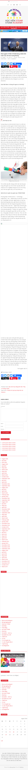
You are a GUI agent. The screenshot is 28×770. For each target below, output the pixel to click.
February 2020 (5, 520)
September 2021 (6, 500)
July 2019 (4, 532)
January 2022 (5, 496)
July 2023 (4, 480)
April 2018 (4, 557)
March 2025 (5, 469)
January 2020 (5, 521)
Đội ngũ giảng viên (6, 622)
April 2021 (4, 507)
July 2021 (4, 503)
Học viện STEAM (6, 629)
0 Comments (13, 58)
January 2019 (5, 543)
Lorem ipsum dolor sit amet (8, 442)
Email (2, 426)
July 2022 (4, 489)
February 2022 (5, 494)
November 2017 (6, 563)
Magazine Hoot (12, 767)
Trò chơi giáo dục (6, 640)
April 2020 (4, 516)
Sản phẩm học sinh (6, 635)
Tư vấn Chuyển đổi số (7, 642)
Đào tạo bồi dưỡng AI (7, 620)
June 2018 (4, 554)
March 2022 (5, 493)
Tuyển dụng (5, 643)
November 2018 (6, 547)
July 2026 (4, 460)
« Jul (2, 740)
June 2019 (4, 534)
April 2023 (4, 482)
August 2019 (5, 530)
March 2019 (5, 539)
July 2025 (4, 466)
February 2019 (5, 541)
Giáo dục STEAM (21, 57)
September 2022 (6, 485)
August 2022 (5, 487)
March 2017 (5, 566)
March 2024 (5, 475)
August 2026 (5, 458)
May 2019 (4, 536)
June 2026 (4, 462)
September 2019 (6, 529)
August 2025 (5, 464)
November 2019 (6, 525)
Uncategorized (5, 645)
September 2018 (6, 548)
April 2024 (4, 473)
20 (13, 732)
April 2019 (4, 538)
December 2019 (6, 523)
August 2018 (5, 550)
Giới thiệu (4, 626)
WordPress (21, 767)
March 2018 (5, 559)
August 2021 (5, 502)
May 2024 (4, 471)
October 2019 (5, 527)
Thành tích (4, 636)
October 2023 (5, 476)
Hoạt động (4, 627)
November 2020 (6, 509)
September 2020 (6, 512)
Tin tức (10, 57)
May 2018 (4, 556)
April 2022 (4, 491)
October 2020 (5, 511)
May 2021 (4, 505)
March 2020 (5, 518)
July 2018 (4, 552)
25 (6, 734)
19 (9, 732)
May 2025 (4, 467)
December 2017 (6, 561)
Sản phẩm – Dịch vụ (7, 633)
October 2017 (5, 565)
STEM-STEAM (3, 58)
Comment (3, 407)
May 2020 (4, 514)
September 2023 (6, 478)
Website (2, 429)
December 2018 (6, 545)
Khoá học (4, 631)
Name (2, 423)
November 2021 (6, 498)
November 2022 (6, 484)
